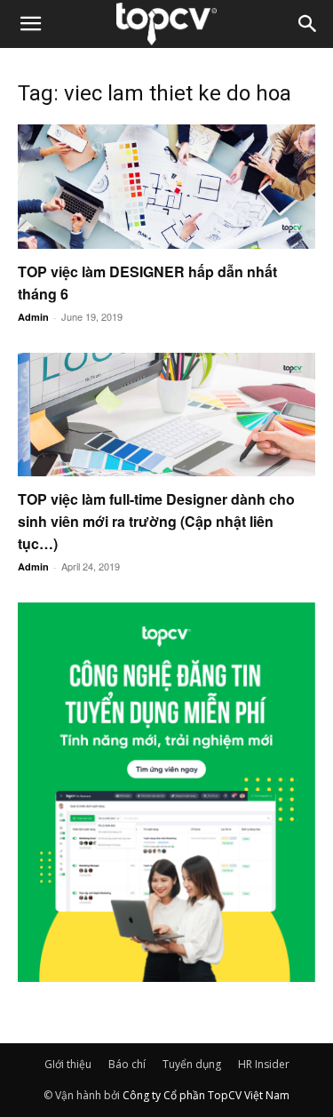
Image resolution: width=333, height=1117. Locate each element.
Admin (33, 316)
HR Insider (263, 1064)
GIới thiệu (67, 1064)
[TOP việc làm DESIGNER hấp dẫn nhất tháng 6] (166, 186)
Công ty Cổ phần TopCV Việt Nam (206, 1095)
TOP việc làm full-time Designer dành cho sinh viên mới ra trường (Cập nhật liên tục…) (156, 521)
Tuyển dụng (192, 1064)
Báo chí (127, 1064)
